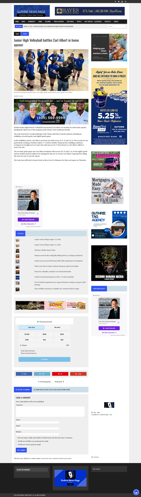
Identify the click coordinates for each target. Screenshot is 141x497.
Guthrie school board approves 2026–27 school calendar (54, 277)
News (23, 21)
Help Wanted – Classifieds (93, 21)
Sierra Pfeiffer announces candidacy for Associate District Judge (57, 289)
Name (18, 420)
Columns (48, 21)
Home (17, 21)
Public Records (59, 21)
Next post (58, 382)
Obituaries (70, 21)
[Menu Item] (115, 1)
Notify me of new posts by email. (29, 444)
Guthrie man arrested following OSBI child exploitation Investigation (59, 261)
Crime (40, 21)
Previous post (45, 382)
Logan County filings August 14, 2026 (48, 239)
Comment (19, 405)
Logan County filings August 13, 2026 (48, 245)
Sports (79, 21)
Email (18, 426)
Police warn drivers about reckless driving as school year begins (56, 266)
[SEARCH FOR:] (116, 26)
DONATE (116, 21)
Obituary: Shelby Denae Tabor (45, 250)
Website (18, 432)
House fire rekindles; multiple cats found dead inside (53, 271)
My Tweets (95, 457)
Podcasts (108, 21)
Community (31, 21)
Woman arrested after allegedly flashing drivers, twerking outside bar (59, 255)
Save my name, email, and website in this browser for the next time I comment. (45, 438)
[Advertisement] (51, 172)
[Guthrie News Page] (32, 11)
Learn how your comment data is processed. (56, 458)
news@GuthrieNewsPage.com (101, 415)
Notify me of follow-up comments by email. (33, 441)
